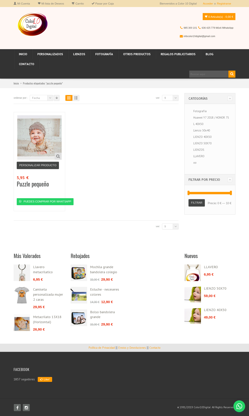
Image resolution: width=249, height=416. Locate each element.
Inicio (23, 54)
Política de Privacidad (102, 347)
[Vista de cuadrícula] (68, 98)
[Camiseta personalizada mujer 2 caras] (22, 295)
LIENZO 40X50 (202, 137)
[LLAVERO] (192, 272)
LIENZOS (79, 54)
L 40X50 (198, 124)
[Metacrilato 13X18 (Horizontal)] (22, 322)
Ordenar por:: (21, 97)
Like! (46, 379)
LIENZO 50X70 (202, 143)
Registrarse (224, 3)
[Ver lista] (75, 98)
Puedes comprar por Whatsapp (47, 201)
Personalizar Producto (37, 165)
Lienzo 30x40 (201, 130)
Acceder (208, 3)
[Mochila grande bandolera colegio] (79, 272)
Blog (209, 54)
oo (194, 162)
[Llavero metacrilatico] (22, 272)
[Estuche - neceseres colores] (79, 295)
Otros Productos (137, 54)
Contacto (26, 64)
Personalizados (50, 54)
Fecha (36, 97)
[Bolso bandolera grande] (79, 318)
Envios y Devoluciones (132, 347)
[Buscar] (231, 74)
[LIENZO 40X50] (192, 315)
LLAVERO (198, 156)
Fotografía (104, 54)
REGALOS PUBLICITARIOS (178, 54)
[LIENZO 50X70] (192, 294)
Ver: (158, 97)
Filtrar (196, 202)
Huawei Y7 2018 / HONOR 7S (211, 117)
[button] (239, 406)
